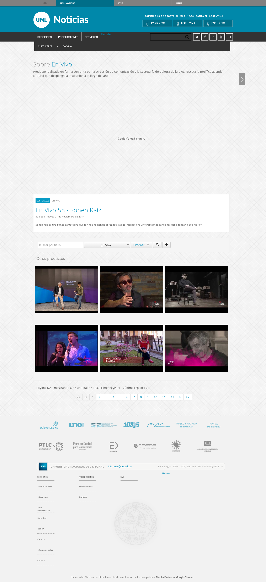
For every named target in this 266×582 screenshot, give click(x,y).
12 (172, 397)
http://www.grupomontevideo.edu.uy (173, 445)
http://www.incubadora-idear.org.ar (142, 445)
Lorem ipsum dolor (49, 424)
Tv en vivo (158, 23)
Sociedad (41, 518)
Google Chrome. (185, 577)
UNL (46, 3)
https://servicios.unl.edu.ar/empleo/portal (213, 424)
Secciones (44, 37)
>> (188, 397)
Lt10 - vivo (188, 23)
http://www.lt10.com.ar (76, 424)
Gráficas (83, 496)
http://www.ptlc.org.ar (49, 445)
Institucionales (44, 486)
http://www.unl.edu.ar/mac (158, 424)
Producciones (68, 37)
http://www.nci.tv (104, 424)
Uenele (106, 34)
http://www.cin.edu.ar (205, 445)
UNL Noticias (68, 19)
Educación (42, 496)
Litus (179, 3)
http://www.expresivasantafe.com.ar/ (111, 445)
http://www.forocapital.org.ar (80, 445)
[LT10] (242, 79)
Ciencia (41, 539)
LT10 (120, 3)
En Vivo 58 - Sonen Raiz (68, 210)
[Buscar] (157, 245)
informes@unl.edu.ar (120, 466)
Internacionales (45, 549)
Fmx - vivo (218, 23)
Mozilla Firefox (164, 577)
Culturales (45, 46)
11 (164, 397)
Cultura (41, 560)
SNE (122, 477)
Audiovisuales (86, 486)
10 (155, 397)
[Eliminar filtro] (166, 245)
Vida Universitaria (43, 509)
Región (40, 528)
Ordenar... (140, 245)
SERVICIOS (91, 37)
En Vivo (67, 46)
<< (78, 397)
